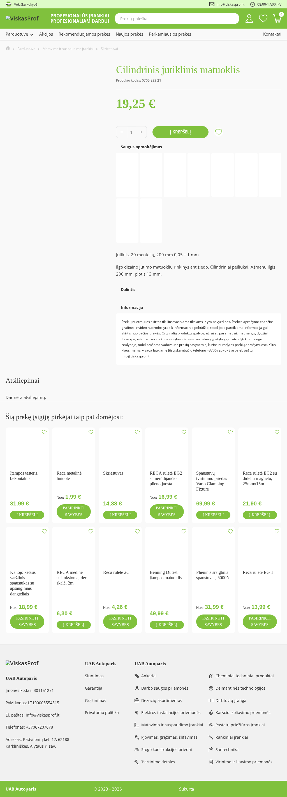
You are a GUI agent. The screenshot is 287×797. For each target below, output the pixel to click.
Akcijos (46, 34)
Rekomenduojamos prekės (84, 34)
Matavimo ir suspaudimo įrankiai (68, 48)
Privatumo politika (102, 712)
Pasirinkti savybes (74, 511)
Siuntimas (94, 675)
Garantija (93, 688)
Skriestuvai (109, 48)
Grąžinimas (95, 700)
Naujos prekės (129, 34)
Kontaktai (272, 34)
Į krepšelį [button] (27, 515)
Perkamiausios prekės (170, 34)
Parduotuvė (17, 34)
